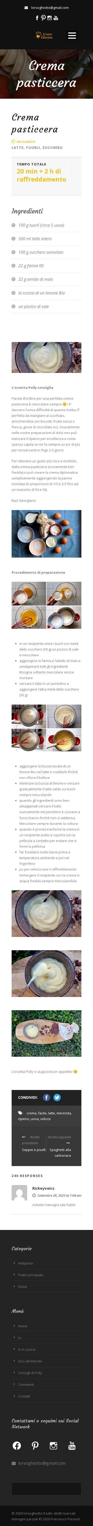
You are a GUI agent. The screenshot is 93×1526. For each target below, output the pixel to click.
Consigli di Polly (30, 1372)
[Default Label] (35, 1445)
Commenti (26, 1384)
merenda (64, 1113)
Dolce (22, 1286)
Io (19, 1337)
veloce (45, 1118)
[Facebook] (17, 1445)
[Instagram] (53, 1445)
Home (22, 1326)
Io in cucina (26, 1349)
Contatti (24, 1396)
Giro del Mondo (30, 1361)
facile (42, 1113)
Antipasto (25, 1263)
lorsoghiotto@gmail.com (41, 1463)
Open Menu (72, 35)
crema (31, 1113)
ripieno (23, 1118)
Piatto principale (30, 1275)
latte (51, 1113)
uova (35, 1118)
